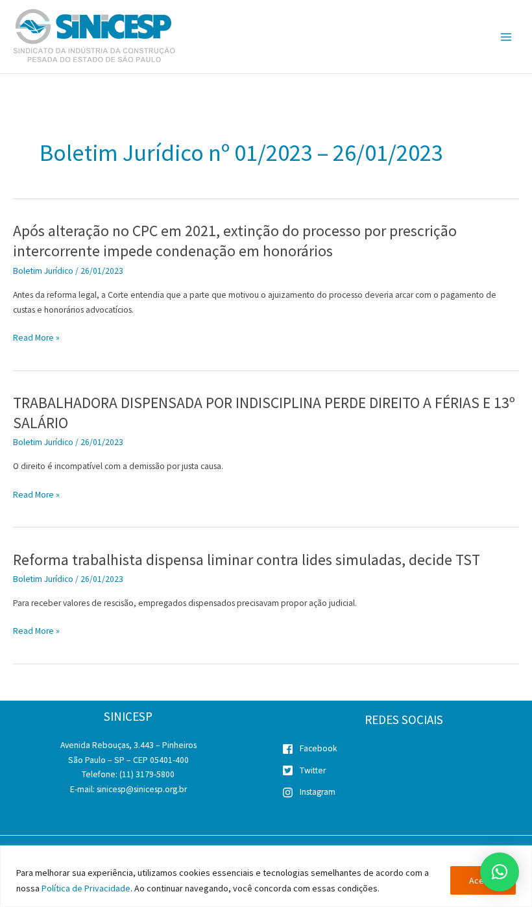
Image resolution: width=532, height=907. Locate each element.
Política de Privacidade (86, 888)
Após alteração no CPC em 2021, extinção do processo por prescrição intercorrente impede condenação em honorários (235, 240)
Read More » (36, 339)
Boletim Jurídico (43, 270)
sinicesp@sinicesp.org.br (142, 789)
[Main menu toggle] (506, 36)
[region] (266, 876)
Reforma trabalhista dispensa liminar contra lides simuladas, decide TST (246, 559)
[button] (499, 872)
